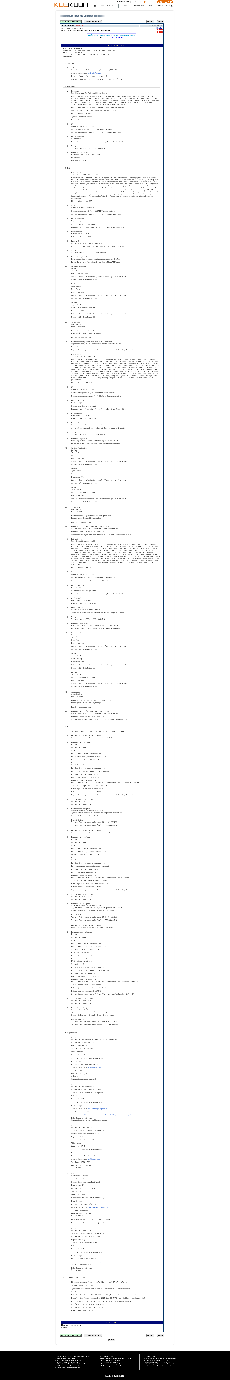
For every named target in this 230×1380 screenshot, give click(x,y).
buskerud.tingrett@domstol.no (99, 1109)
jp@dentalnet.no (94, 1159)
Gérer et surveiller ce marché (70, 21)
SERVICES (125, 6)
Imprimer (150, 21)
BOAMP (162, 1362)
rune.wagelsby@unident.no (98, 1207)
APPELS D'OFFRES (107, 6)
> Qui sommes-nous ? (107, 1356)
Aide (151, 6)
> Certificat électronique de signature (67, 1362)
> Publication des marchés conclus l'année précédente (73, 1366)
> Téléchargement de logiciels (110, 1360)
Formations (139, 6)
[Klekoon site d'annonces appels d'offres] (94, 6)
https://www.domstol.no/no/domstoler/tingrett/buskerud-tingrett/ (108, 1115)
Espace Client (164, 6)
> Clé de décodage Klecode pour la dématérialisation (72, 1364)
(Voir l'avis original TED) (119, 37)
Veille (162, 1358)
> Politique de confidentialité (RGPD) (156, 1360)
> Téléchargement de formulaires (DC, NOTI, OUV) (116, 1358)
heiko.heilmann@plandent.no (99, 1262)
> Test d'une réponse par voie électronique (114, 1366)
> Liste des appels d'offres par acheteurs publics (160, 1364)
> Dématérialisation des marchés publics (68, 1360)
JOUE (168, 1362)
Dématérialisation (170, 1358)
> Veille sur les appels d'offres (65, 1358)
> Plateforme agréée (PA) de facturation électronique (72, 1356)
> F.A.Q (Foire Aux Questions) (109, 1362)
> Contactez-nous (150, 1356)
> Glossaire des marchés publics (110, 1364)
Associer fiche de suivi (93, 21)
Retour (160, 21)
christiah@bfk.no (94, 73)
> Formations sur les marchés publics (67, 1368)
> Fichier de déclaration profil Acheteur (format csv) (160, 1366)
